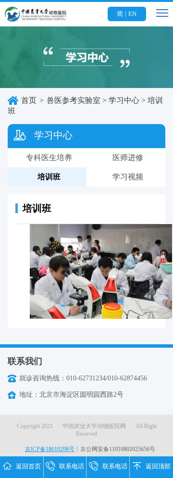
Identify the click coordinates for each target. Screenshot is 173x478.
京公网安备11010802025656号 (117, 449)
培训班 (49, 177)
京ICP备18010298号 (49, 449)
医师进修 (127, 157)
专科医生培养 (49, 157)
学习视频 (127, 177)
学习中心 (124, 100)
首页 (29, 100)
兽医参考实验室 (73, 100)
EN (132, 13)
